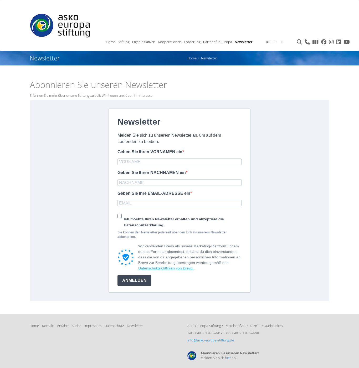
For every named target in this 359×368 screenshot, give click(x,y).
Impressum (92, 325)
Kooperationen (169, 41)
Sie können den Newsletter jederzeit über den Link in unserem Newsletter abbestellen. (172, 235)
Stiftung (124, 41)
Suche (76, 325)
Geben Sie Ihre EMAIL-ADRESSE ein (153, 193)
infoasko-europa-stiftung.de (210, 340)
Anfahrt (63, 325)
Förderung (192, 41)
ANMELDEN (134, 280)
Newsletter (244, 41)
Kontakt (48, 325)
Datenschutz (114, 325)
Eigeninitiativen (143, 41)
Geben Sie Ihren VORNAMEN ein (149, 152)
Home (110, 41)
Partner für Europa (217, 41)
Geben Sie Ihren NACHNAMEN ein (151, 172)
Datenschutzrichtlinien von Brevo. (166, 268)
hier (228, 357)
